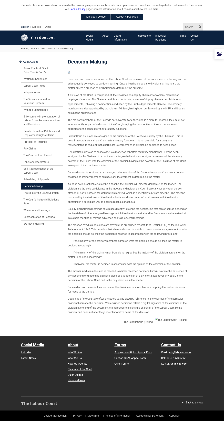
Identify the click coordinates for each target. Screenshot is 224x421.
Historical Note (76, 380)
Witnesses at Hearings (36, 210)
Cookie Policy (77, 9)
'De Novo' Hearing (33, 223)
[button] (91, 38)
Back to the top (194, 402)
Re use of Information (117, 415)
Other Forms (121, 363)
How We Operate (77, 363)
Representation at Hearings (39, 217)
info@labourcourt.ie (180, 352)
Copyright (174, 415)
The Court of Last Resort (37, 155)
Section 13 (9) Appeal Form (130, 358)
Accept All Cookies (127, 16)
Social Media (32, 345)
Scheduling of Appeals (36, 179)
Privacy (77, 415)
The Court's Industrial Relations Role (41, 201)
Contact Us (171, 345)
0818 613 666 (179, 363)
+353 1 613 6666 (176, 358)
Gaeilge (36, 26)
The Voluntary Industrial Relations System (36, 101)
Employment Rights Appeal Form (133, 352)
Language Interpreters (36, 162)
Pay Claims (29, 148)
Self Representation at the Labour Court (38, 170)
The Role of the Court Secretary (41, 192)
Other (48, 26)
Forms (120, 345)
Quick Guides (30, 61)
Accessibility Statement (149, 415)
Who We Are (75, 352)
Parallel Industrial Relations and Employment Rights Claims (41, 133)
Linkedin (26, 352)
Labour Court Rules (34, 85)
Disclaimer (93, 415)
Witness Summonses (35, 109)
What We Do (75, 358)
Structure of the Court (80, 369)
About (73, 345)
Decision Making (37, 186)
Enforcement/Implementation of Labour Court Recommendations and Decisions (41, 120)
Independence (31, 92)
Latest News (28, 358)
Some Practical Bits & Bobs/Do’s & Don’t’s (35, 70)
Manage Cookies (96, 16)
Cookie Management (55, 415)
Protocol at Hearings (35, 141)
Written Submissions (35, 79)
